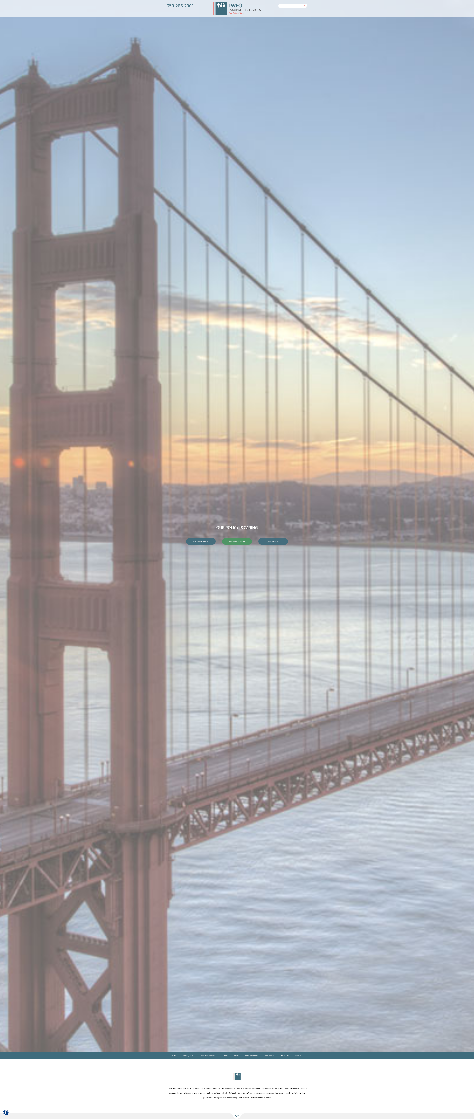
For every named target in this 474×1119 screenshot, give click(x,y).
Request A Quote (237, 541)
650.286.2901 (180, 6)
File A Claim (273, 541)
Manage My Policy (201, 541)
